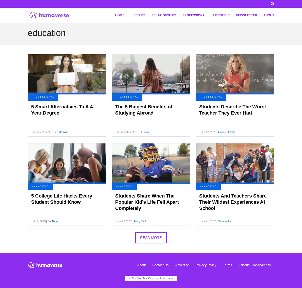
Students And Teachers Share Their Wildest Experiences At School (233, 202)
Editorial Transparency (255, 265)
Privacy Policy (206, 265)
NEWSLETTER (246, 15)
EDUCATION (40, 185)
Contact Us (160, 265)
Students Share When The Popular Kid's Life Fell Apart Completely (147, 202)
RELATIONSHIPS (163, 15)
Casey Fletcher (227, 132)
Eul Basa (143, 132)
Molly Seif (140, 221)
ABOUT (268, 15)
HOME (119, 15)
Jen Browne (61, 132)
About (141, 265)
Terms (227, 265)
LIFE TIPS (138, 15)
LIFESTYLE (221, 15)
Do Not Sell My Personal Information (151, 278)
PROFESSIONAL (194, 15)
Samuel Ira (224, 221)
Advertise (182, 265)
